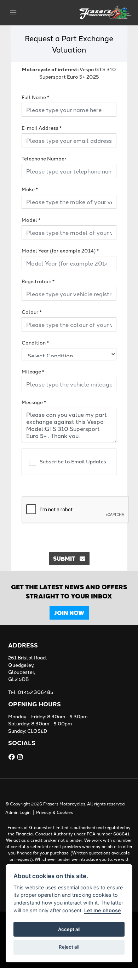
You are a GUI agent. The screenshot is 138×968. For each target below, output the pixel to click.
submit (66, 558)
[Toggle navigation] (13, 12)
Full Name (35, 97)
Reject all (69, 947)
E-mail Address (42, 127)
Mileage (33, 371)
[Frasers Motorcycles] (105, 12)
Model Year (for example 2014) (60, 250)
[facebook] (12, 757)
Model (31, 219)
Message (34, 402)
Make (30, 189)
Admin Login (17, 812)
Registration (38, 281)
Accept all (69, 929)
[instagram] (21, 757)
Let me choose (102, 910)
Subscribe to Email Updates (73, 461)
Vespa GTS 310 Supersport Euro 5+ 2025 (69, 73)
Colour (32, 311)
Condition (35, 342)
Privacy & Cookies (54, 812)
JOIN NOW (69, 612)
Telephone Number (44, 158)
